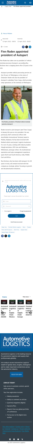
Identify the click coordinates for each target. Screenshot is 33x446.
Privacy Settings (25, 429)
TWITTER (22, 439)
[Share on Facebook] (23, 47)
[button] (2, 312)
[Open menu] (2, 3)
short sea (16, 229)
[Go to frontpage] (11, 3)
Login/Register (25, 3)
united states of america (8, 232)
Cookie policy (20, 426)
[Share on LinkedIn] (30, 47)
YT (18, 439)
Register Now (16, 374)
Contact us (14, 429)
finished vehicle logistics (14, 227)
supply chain (24, 229)
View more (26, 297)
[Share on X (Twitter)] (26, 47)
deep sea (4, 227)
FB (14, 439)
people (29, 227)
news (24, 227)
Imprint (7, 429)
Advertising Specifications (12, 431)
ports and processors (7, 229)
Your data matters (8, 426)
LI (10, 439)
